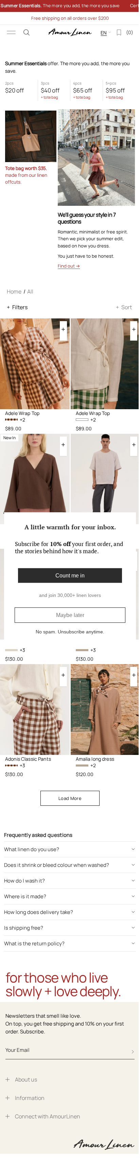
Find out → (69, 266)
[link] (67, 6)
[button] (26, 32)
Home (14, 291)
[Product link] (35, 363)
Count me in (67, 575)
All (30, 291)
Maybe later (67, 615)
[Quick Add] (63, 329)
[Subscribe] (133, 1052)
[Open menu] (11, 32)
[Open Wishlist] (114, 32)
